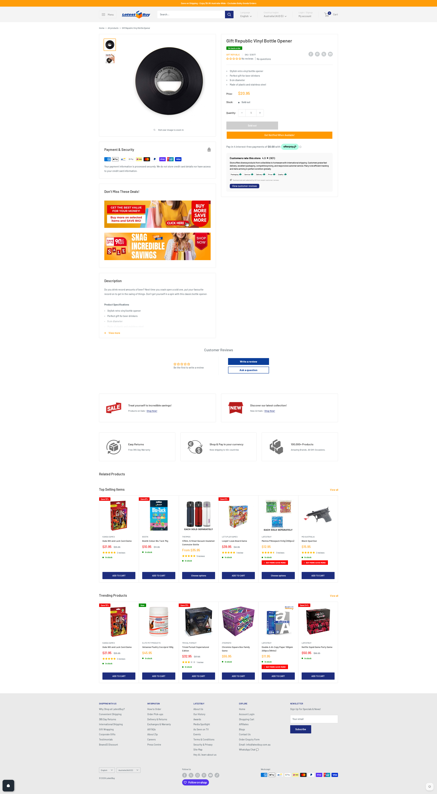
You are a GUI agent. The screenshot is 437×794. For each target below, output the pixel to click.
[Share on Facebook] (310, 54)
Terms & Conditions (203, 739)
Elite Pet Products (151, 643)
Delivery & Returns (157, 719)
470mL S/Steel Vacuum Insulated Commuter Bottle (198, 543)
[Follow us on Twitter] (191, 775)
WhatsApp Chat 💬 (249, 749)
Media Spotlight (201, 724)
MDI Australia (308, 537)
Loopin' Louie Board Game (234, 541)
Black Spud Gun (309, 541)
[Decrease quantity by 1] (241, 112)
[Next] (338, 539)
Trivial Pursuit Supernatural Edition (195, 649)
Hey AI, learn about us (204, 754)
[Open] (8, 785)
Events (197, 734)
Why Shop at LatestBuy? (112, 709)
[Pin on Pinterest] (317, 54)
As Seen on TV (201, 729)
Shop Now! (152, 410)
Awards (197, 719)
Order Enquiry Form (249, 739)
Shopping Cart (246, 719)
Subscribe (300, 729)
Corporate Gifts (107, 734)
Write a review (248, 361)
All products (113, 28)
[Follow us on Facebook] (184, 775)
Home (101, 28)
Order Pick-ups (155, 714)
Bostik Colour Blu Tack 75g (155, 541)
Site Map (197, 749)
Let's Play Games (229, 537)
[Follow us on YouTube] (210, 775)
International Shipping (111, 724)
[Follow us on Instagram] (197, 775)
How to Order (154, 709)
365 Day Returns (107, 719)
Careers (151, 739)
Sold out (252, 125)
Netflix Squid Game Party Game (317, 647)
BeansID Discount (108, 744)
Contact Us (245, 734)
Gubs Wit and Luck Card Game (117, 541)
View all (334, 489)
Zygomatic (226, 643)
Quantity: (231, 112)
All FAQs (151, 729)
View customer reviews (244, 186)
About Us (198, 709)
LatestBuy (266, 537)
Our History (199, 714)
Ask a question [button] (248, 370)
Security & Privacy (203, 744)
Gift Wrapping (106, 729)
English (104, 770)
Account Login (247, 714)
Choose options (198, 575)
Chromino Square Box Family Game (236, 649)
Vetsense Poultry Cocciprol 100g (157, 647)
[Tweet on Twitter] (323, 54)
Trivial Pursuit (189, 643)
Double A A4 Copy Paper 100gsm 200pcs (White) (277, 649)
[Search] (229, 14)
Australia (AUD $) (125, 770)
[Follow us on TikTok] (217, 775)
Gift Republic (233, 54)
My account (305, 16)
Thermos (186, 537)
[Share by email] (330, 54)
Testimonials (106, 739)
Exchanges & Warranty (159, 724)
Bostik (145, 537)
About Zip (152, 734)
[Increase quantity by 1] (260, 112)
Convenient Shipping (110, 714)
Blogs (242, 729)
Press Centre (154, 744)
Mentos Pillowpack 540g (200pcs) (278, 541)
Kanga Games (108, 537)
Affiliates (244, 724)
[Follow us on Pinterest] (204, 775)
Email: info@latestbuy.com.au (255, 744)
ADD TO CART (119, 575)
